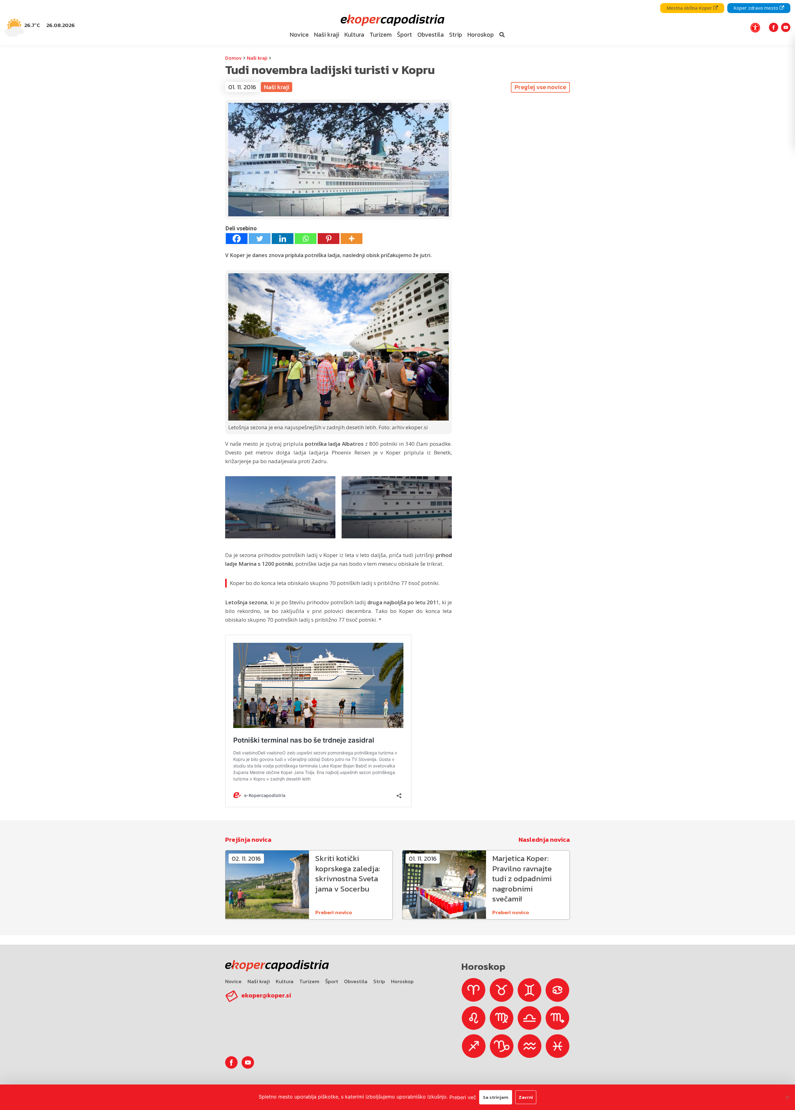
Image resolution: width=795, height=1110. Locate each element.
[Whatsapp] (305, 238)
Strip (379, 981)
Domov (233, 58)
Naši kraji (257, 58)
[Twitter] (259, 238)
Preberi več (462, 1097)
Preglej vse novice (540, 87)
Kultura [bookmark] (354, 34)
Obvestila (355, 981)
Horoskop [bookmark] (480, 34)
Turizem (309, 981)
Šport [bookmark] (404, 34)
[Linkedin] (282, 238)
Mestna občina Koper (689, 8)
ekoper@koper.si (266, 995)
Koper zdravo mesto (756, 8)
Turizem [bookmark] (381, 34)
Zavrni (526, 1097)
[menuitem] (299, 35)
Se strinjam (495, 1097)
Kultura (284, 981)
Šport (331, 981)
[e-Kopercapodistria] (391, 20)
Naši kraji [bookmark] (326, 34)
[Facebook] (237, 238)
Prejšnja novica (248, 839)
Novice (233, 981)
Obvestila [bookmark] (430, 34)
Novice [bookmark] (299, 34)
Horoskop (402, 981)
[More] (351, 238)
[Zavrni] (787, 1097)
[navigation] (397, 22)
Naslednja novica (544, 839)
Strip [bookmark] (455, 34)
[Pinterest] (328, 238)
